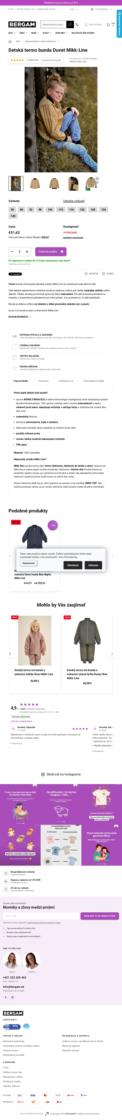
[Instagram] (12, 997)
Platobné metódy (70, 1050)
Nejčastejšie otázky (13, 1077)
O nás (11, 9)
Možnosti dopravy (71, 1046)
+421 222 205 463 (14, 977)
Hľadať (70, 24)
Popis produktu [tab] (21, 381)
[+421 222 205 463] (77, 24)
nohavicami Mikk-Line (46, 310)
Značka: (77, 62)
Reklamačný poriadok (13, 1055)
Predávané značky (12, 1081)
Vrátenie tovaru (10, 1050)
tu (76, 557)
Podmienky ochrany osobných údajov (21, 1046)
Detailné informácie (18, 317)
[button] (34, 681)
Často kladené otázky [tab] (94, 381)
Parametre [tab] (43, 381)
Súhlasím (93, 565)
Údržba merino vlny (26, 9)
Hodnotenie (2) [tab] (66, 381)
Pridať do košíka (47, 251)
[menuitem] (12, 32)
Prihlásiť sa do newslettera (99, 916)
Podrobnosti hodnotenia (51, 60)
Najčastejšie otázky (46, 9)
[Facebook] (5, 997)
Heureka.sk (17, 743)
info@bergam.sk (13, 986)
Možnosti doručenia (73, 238)
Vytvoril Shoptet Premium (31, 1113)
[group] (34, 654)
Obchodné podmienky (13, 1041)
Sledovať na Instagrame (64, 774)
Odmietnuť (73, 565)
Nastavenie (29, 563)
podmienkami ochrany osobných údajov (44, 923)
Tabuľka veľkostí (11, 1086)
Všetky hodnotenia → (23, 721)
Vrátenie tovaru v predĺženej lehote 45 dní (82, 1041)
